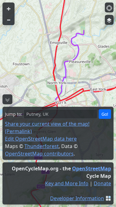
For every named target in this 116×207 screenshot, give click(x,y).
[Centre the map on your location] (109, 7)
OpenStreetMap (91, 168)
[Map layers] (109, 20)
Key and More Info (66, 183)
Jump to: (13, 114)
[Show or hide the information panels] (7, 99)
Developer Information (77, 198)
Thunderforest (41, 146)
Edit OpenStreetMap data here (41, 138)
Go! (104, 114)
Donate (102, 183)
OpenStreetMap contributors (39, 153)
